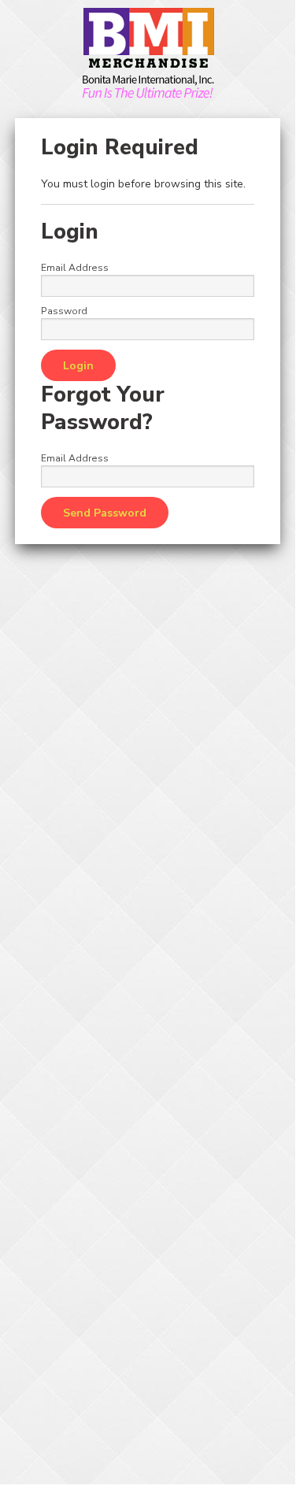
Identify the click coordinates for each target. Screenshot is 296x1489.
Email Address (75, 267)
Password (64, 311)
